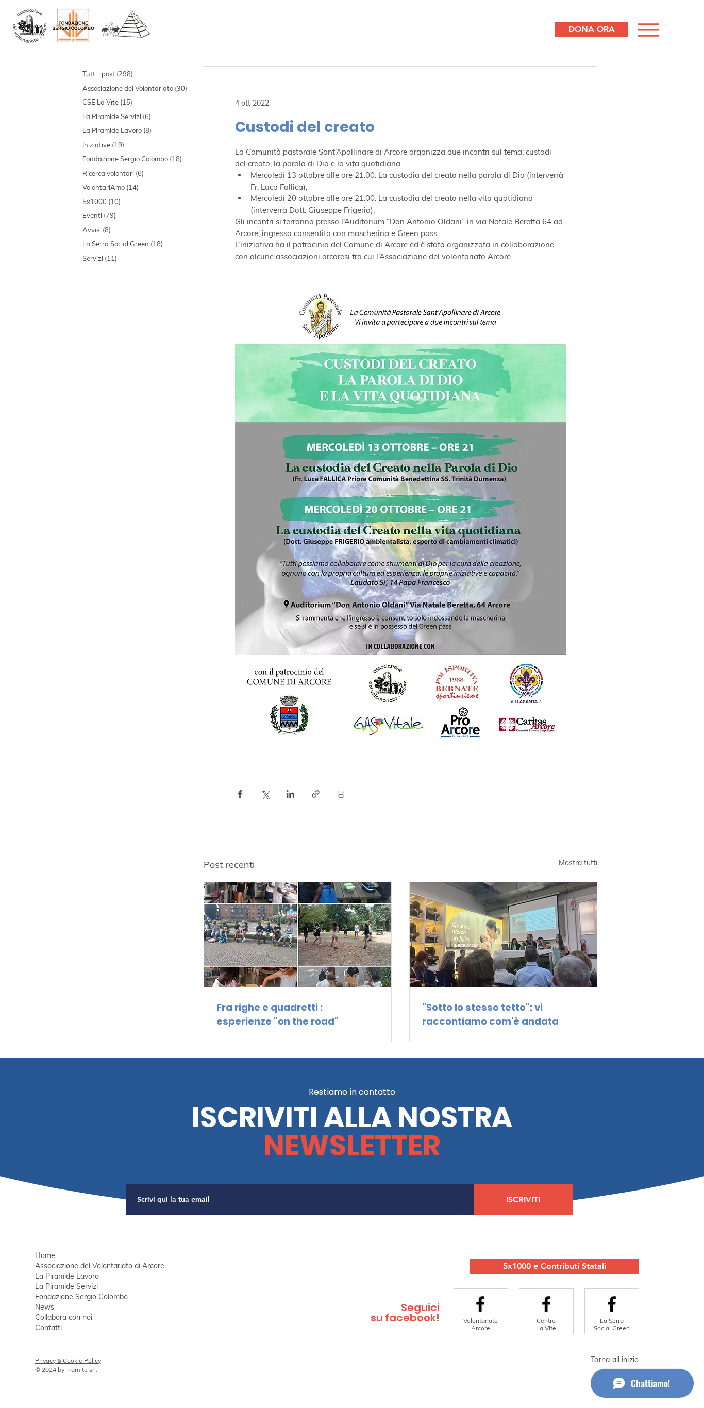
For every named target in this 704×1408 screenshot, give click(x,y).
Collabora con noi (63, 1317)
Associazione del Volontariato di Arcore (99, 1265)
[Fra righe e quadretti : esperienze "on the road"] (297, 934)
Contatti (48, 1327)
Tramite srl (81, 1369)
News (44, 1307)
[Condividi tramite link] (316, 794)
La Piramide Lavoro (67, 1276)
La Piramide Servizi (66, 1286)
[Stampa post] (341, 794)
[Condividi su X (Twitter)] (265, 794)
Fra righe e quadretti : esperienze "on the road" (277, 1014)
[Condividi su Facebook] (240, 794)
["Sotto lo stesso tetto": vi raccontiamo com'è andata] (503, 934)
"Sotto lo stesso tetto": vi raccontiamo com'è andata (490, 1014)
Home (45, 1255)
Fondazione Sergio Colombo (81, 1296)
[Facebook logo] (480, 1304)
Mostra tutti (578, 862)
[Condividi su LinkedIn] (290, 794)
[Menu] (647, 29)
